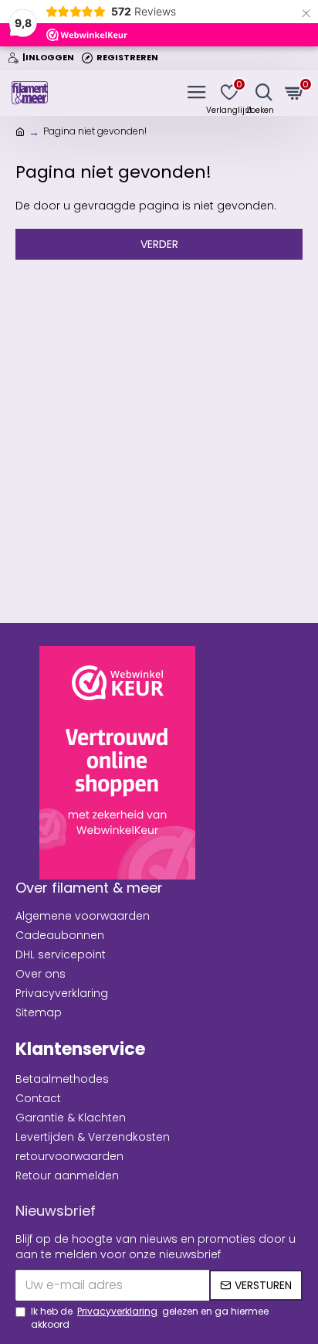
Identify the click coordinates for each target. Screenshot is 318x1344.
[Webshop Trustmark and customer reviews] (117, 763)
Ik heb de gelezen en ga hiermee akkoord (150, 1318)
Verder (159, 244)
